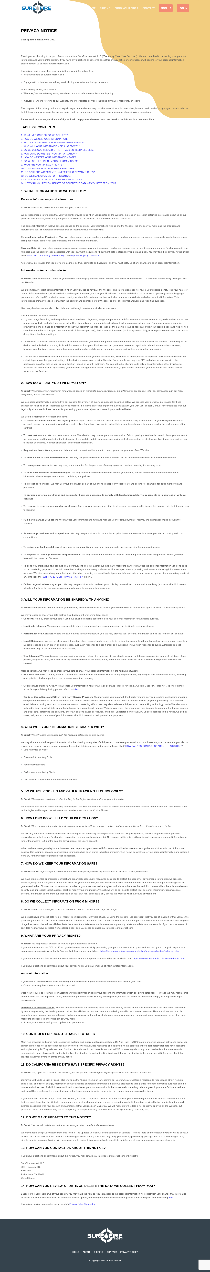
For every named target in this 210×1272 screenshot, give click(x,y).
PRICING (98, 1252)
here (170, 1197)
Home (92, 8)
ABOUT (86, 1252)
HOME (75, 1252)
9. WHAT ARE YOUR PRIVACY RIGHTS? (42, 164)
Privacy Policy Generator (82, 1204)
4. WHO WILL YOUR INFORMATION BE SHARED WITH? (51, 146)
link (77, 689)
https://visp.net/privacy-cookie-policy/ (46, 255)
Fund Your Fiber (126, 8)
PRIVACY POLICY (129, 1252)
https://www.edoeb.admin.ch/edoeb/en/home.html (158, 958)
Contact (148, 8)
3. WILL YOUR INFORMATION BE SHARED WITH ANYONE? (52, 142)
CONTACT (112, 1252)
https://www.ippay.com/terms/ (85, 255)
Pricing (105, 8)
